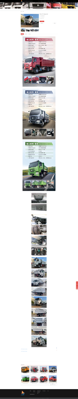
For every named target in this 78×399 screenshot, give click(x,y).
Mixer (37, 393)
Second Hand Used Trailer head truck (49, 9)
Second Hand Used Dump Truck (39, 9)
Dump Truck (38, 392)
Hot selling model (28, 9)
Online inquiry (42, 21)
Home (21, 11)
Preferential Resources (32, 394)
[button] (38, 30)
